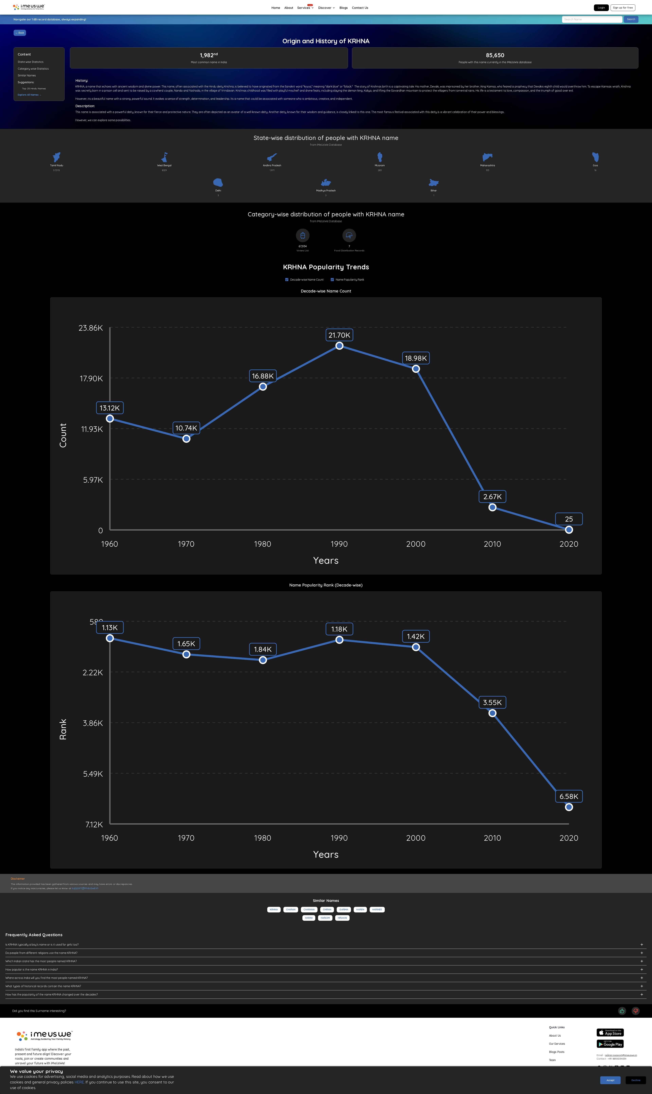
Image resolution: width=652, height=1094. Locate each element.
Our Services (557, 1043)
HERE (79, 1082)
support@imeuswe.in (85, 888)
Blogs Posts (557, 1052)
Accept (610, 1080)
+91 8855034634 (617, 1058)
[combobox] (592, 19)
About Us (555, 1035)
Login (601, 7)
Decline (635, 1080)
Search (631, 19)
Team (552, 1060)
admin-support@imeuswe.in (621, 1055)
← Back (19, 32)
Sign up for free (623, 7)
